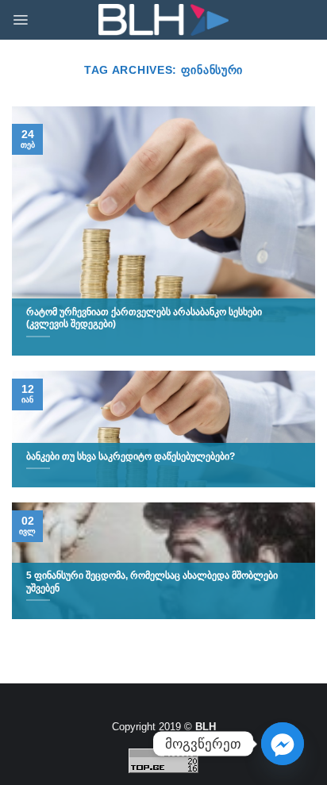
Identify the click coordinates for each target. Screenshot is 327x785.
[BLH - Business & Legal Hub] (163, 20)
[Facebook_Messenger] (282, 743)
